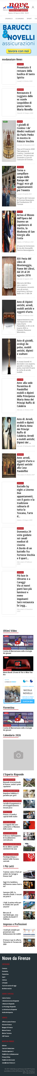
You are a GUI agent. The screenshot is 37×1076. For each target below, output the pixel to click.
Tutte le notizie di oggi (9, 986)
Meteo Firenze (6, 1030)
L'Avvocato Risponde (8, 1004)
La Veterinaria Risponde (9, 1009)
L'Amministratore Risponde (10, 1001)
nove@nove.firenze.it (8, 1063)
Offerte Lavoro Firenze (9, 1022)
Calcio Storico (6, 998)
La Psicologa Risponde (9, 1007)
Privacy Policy (6, 1057)
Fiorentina (5, 974)
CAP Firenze (5, 1036)
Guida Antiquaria (7, 1012)
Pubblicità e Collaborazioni (10, 1054)
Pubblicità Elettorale (8, 1060)
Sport (29, 18)
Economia (20, 18)
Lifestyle (4, 983)
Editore (4, 1046)
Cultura (4, 980)
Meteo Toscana (7, 1033)
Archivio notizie (7, 988)
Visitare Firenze (7, 1025)
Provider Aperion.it (7, 1051)
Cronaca (9, 18)
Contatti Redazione (8, 1048)
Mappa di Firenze (7, 1027)
